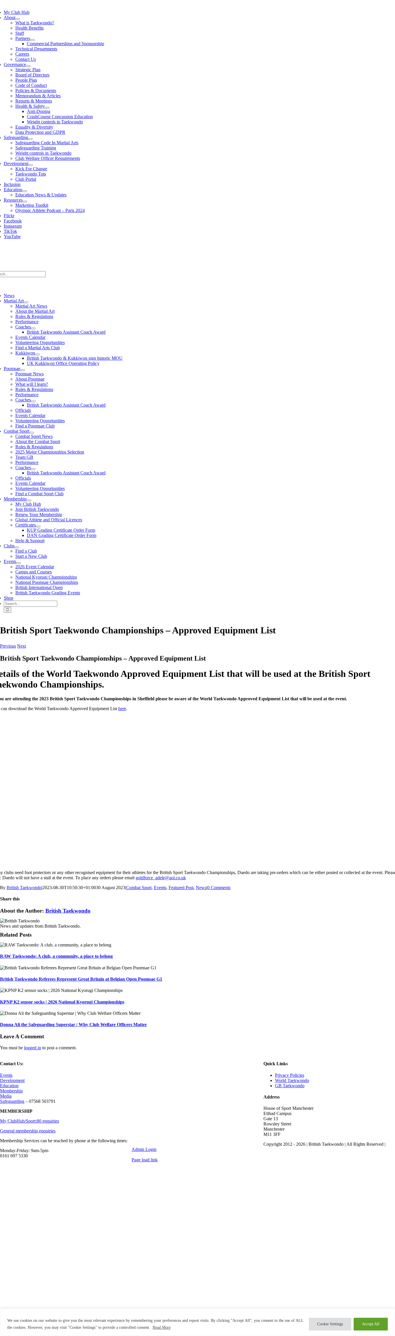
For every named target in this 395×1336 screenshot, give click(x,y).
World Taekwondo (292, 1080)
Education (9, 1085)
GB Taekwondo (289, 1085)
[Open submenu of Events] (18, 563)
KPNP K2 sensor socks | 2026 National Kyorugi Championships (62, 1001)
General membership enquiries (28, 1130)
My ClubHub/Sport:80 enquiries (29, 1120)
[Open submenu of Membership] (29, 500)
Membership (11, 1090)
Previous (8, 646)
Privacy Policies (289, 1075)
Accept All (370, 1324)
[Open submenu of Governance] (28, 66)
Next (21, 646)
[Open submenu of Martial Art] (26, 302)
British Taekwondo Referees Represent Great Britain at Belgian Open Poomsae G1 (81, 979)
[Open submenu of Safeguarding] (30, 139)
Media (6, 1096)
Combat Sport (139, 887)
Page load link (145, 1159)
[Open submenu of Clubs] (16, 547)
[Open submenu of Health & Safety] (47, 108)
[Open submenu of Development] (30, 165)
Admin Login (144, 1149)
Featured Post (181, 887)
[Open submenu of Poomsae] (22, 370)
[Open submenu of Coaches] (33, 328)
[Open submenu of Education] (24, 191)
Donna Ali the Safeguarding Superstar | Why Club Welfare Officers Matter (73, 1024)
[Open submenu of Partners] (32, 40)
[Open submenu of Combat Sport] (31, 433)
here (122, 708)
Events (160, 887)
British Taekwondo (24, 887)
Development (12, 1080)
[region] (197, 1322)
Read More (162, 1327)
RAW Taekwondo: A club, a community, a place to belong (56, 956)
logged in (32, 1047)
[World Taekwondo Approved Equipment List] (195, 862)
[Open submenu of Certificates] (38, 526)
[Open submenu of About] (17, 19)
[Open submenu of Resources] (25, 201)
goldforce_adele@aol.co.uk (161, 877)
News (201, 887)
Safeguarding (12, 1101)
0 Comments (218, 887)
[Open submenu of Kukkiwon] (37, 354)
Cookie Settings (330, 1324)
